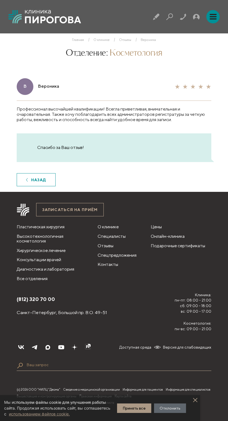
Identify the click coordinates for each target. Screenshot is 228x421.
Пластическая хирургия (41, 226)
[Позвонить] (183, 16)
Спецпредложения (117, 255)
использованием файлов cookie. (39, 414)
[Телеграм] (34, 347)
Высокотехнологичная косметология (40, 239)
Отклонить (170, 408)
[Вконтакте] (21, 347)
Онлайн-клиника (168, 236)
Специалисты (112, 236)
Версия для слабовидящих (187, 347)
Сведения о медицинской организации (91, 389)
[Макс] (47, 347)
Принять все (134, 408)
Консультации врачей (39, 259)
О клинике (101, 40)
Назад (38, 180)
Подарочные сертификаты (178, 245)
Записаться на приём (70, 209)
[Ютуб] (61, 347)
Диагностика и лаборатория (45, 269)
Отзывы (125, 40)
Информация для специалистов (188, 389)
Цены (156, 226)
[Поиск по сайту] (20, 365)
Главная (78, 40)
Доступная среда (135, 347)
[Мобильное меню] (213, 16)
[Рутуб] (87, 347)
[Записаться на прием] (156, 16)
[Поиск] (169, 16)
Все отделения (32, 278)
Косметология (136, 53)
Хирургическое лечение (41, 250)
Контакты (108, 264)
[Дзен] (74, 347)
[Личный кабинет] (196, 16)
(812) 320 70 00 (36, 299)
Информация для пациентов (143, 389)
